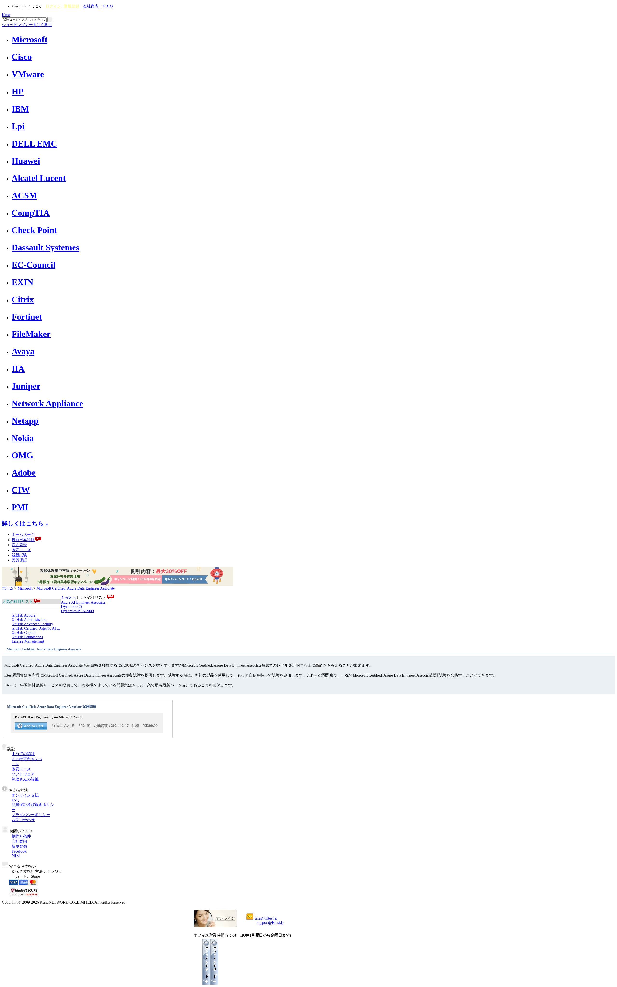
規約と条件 (21, 836)
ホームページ (23, 534)
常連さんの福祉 (25, 779)
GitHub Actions (24, 615)
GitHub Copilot (23, 633)
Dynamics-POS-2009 (77, 611)
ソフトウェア (23, 774)
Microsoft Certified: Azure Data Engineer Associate (75, 588)
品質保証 (19, 560)
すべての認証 (23, 754)
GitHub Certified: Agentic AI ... (36, 628)
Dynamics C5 (71, 606)
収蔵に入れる (63, 726)
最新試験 (19, 555)
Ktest (6, 15)
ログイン (53, 6)
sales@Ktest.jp (266, 918)
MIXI (16, 855)
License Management (28, 641)
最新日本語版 (23, 540)
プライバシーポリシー (31, 815)
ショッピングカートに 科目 (27, 25)
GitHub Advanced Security (32, 624)
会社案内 (91, 6)
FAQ (15, 800)
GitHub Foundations (27, 637)
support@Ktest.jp (270, 922)
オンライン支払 (25, 795)
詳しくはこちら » (25, 523)
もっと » (68, 597)
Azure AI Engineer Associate (83, 602)
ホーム (7, 588)
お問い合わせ (23, 820)
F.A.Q (108, 6)
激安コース (21, 550)
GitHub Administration (29, 620)
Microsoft (25, 588)
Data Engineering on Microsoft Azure (48, 717)
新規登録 (71, 6)
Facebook (19, 851)
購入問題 (19, 545)
